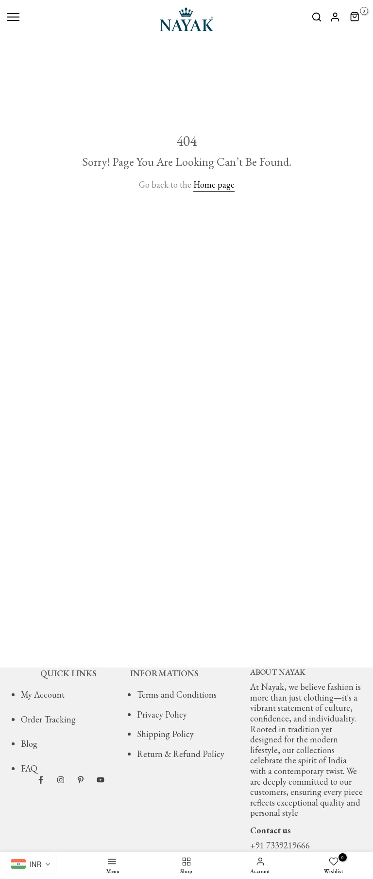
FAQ (29, 768)
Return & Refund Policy (180, 753)
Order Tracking (48, 719)
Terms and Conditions (177, 694)
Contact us (270, 830)
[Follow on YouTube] (100, 780)
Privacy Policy (162, 714)
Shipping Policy (165, 733)
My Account (43, 694)
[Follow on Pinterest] (81, 780)
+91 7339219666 (280, 845)
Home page (214, 184)
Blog (29, 743)
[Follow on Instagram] (61, 780)
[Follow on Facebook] (41, 780)
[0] (355, 17)
